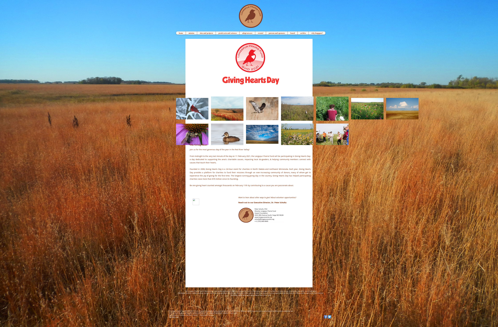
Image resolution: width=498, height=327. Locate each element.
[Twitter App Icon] (329, 316)
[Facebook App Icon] (325, 316)
